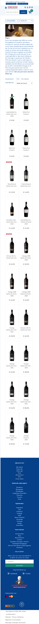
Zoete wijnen (20, 479)
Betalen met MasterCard (11, 596)
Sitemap (7, 617)
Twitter (27, 573)
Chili (19, 509)
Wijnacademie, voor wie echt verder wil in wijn (21, 604)
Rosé (19, 473)
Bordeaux (19, 487)
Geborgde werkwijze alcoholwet (15, 622)
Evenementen (19, 534)
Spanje (19, 523)
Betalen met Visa (15, 596)
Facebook (13, 573)
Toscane (19, 497)
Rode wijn (19, 469)
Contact (19, 539)
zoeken (23, 12)
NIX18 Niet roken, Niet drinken (10, 606)
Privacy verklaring (17, 617)
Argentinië (19, 507)
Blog (19, 536)
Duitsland (19, 511)
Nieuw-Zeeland (19, 517)
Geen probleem (11, 3)
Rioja (19, 499)
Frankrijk (19, 513)
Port (19, 477)
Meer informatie (22, 3)
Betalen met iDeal (6, 596)
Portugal (19, 521)
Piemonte (19, 495)
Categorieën (10, 21)
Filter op (24, 21)
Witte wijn (19, 471)
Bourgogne (19, 489)
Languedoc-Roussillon (19, 493)
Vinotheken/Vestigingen (19, 543)
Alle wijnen (19, 467)
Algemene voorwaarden (12, 620)
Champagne (19, 491)
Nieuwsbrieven (19, 538)
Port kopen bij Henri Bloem (12, 7)
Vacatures (19, 547)
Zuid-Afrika (19, 525)
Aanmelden (19, 565)
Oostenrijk (19, 519)
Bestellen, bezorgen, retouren (19, 541)
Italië (19, 515)
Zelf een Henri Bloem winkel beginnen (19, 545)
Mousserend (19, 475)
